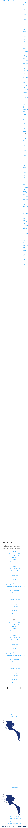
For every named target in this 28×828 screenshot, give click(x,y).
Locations (25, 17)
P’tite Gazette (15, 577)
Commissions (15, 595)
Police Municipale (15, 581)
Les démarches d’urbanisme (15, 604)
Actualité (25, 57)
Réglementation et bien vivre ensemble (15, 586)
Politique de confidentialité (14, 818)
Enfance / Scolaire (15, 555)
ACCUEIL (25, 2)
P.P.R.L (24, 104)
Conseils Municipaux (15, 590)
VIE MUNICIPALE (14, 575)
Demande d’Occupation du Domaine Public (15, 583)
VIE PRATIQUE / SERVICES (14, 553)
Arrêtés (24, 94)
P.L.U (24, 102)
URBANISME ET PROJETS (14, 599)
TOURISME (25, 29)
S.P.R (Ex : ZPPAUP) (15, 606)
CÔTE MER (14, 610)
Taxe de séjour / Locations (25, 45)
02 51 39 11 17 (18, 701)
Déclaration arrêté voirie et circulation (15, 584)
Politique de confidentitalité (19, 826)
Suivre (16, 713)
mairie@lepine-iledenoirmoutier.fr (14, 703)
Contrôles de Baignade (15, 614)
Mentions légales (14, 816)
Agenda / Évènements (15, 561)
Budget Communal (15, 592)
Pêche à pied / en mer (24, 123)
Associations (15, 557)
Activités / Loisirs (15, 563)
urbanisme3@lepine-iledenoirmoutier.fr (14, 707)
